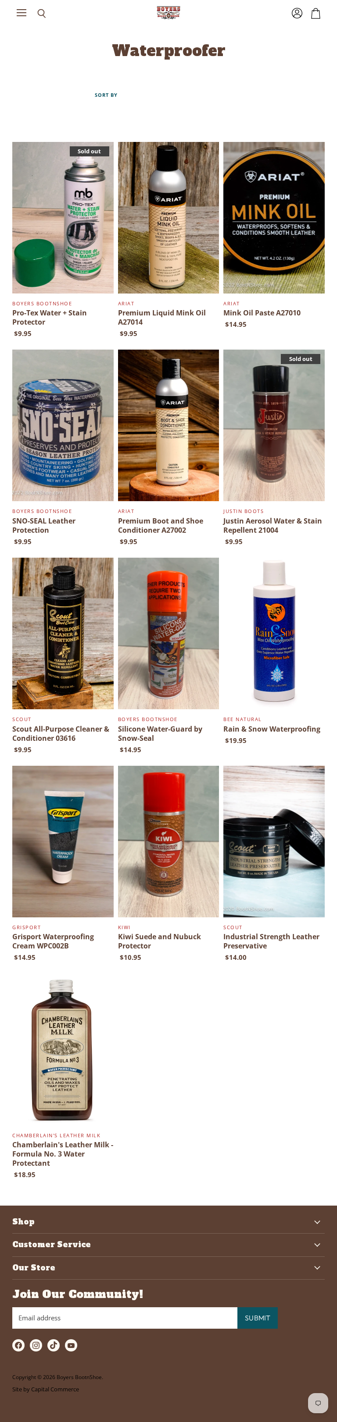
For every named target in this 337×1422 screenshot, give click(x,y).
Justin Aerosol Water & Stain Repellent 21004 (272, 525)
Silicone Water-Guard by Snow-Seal (160, 733)
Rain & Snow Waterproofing (271, 729)
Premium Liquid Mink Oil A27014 (162, 317)
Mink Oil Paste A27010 (262, 313)
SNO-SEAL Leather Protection (43, 525)
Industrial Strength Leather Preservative (271, 941)
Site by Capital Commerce (45, 1389)
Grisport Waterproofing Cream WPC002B (53, 941)
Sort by (106, 95)
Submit (257, 1317)
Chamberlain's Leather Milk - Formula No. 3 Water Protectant (62, 1154)
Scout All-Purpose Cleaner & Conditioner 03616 (60, 733)
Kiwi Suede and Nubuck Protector (159, 941)
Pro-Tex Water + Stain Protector (49, 317)
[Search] (35, 14)
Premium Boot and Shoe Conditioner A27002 (160, 525)
